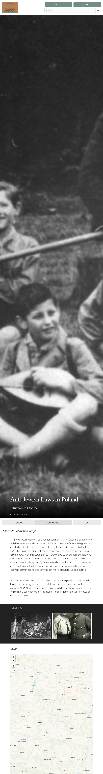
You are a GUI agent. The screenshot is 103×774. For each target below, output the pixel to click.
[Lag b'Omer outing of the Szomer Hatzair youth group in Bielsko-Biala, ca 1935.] (31, 626)
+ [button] (13, 656)
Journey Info (53, 523)
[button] (13, 666)
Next (87, 523)
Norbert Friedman (20, 514)
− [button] (13, 660)
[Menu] (98, 10)
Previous (18, 523)
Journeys (87, 5)
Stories (58, 5)
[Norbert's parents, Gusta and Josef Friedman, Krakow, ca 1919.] (72, 626)
